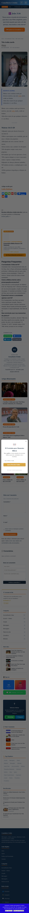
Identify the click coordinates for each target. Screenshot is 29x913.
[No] (27, 908)
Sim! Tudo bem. (8, 910)
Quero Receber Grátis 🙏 (14, 464)
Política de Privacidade (18, 910)
